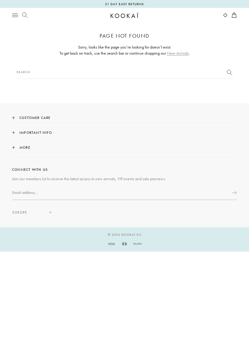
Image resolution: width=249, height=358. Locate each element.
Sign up (234, 192)
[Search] (25, 15)
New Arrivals (178, 53)
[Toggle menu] (15, 15)
